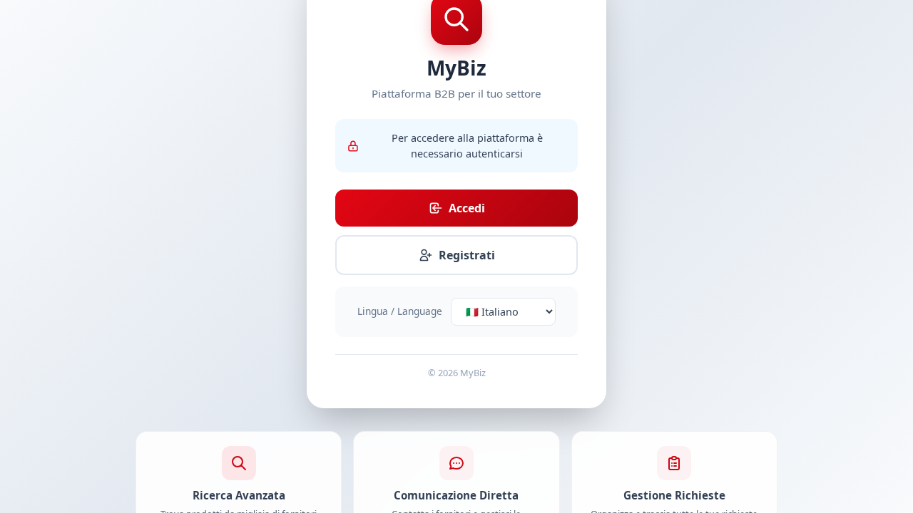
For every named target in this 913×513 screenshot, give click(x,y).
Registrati (467, 255)
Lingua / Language (399, 311)
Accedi (467, 208)
